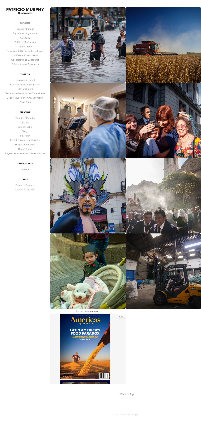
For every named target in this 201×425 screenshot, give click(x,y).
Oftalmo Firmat (25, 88)
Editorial (25, 23)
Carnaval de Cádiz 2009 (25, 55)
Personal (25, 112)
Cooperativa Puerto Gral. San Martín (25, 97)
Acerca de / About (25, 189)
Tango (25, 131)
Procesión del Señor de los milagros (25, 51)
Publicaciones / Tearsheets (25, 64)
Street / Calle (25, 126)
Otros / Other (25, 163)
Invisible (25, 122)
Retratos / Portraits (25, 118)
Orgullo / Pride (25, 46)
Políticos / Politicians (25, 42)
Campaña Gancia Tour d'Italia (25, 84)
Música (25, 169)
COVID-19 (25, 37)
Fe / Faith (25, 135)
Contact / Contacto (25, 185)
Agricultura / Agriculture (25, 33)
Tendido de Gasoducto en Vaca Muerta (25, 93)
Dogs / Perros (25, 148)
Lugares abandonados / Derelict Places (25, 153)
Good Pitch (25, 102)
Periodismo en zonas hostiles (25, 140)
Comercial (25, 74)
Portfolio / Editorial (25, 28)
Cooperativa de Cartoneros (25, 59)
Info (25, 179)
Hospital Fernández (25, 144)
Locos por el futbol (25, 80)
